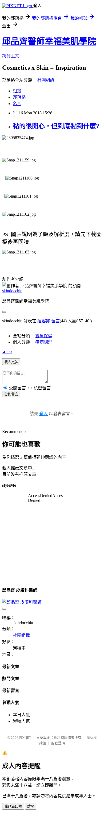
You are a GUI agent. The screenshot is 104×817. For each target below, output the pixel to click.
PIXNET (25, 738)
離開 (30, 806)
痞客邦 (43, 321)
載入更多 (11, 362)
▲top (7, 351)
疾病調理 (43, 342)
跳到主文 (10, 56)
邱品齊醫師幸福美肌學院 (49, 41)
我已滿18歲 (13, 806)
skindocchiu (12, 291)
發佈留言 (11, 394)
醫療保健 (43, 336)
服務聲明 (58, 743)
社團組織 (45, 80)
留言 (55, 321)
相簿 (17, 91)
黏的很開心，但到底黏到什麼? (56, 126)
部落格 (19, 97)
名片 (17, 103)
